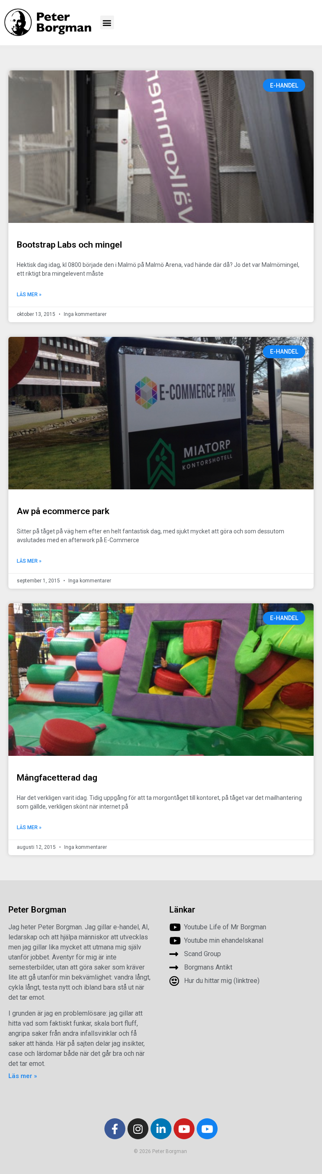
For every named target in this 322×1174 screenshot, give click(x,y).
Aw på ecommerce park (63, 511)
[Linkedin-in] (161, 1128)
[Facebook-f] (114, 1128)
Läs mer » (29, 294)
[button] (107, 22)
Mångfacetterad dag (57, 778)
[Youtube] (184, 1128)
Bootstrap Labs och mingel (69, 245)
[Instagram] (137, 1128)
